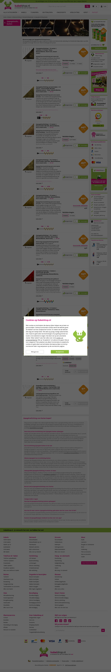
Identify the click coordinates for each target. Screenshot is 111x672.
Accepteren (60, 352)
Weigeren (35, 352)
